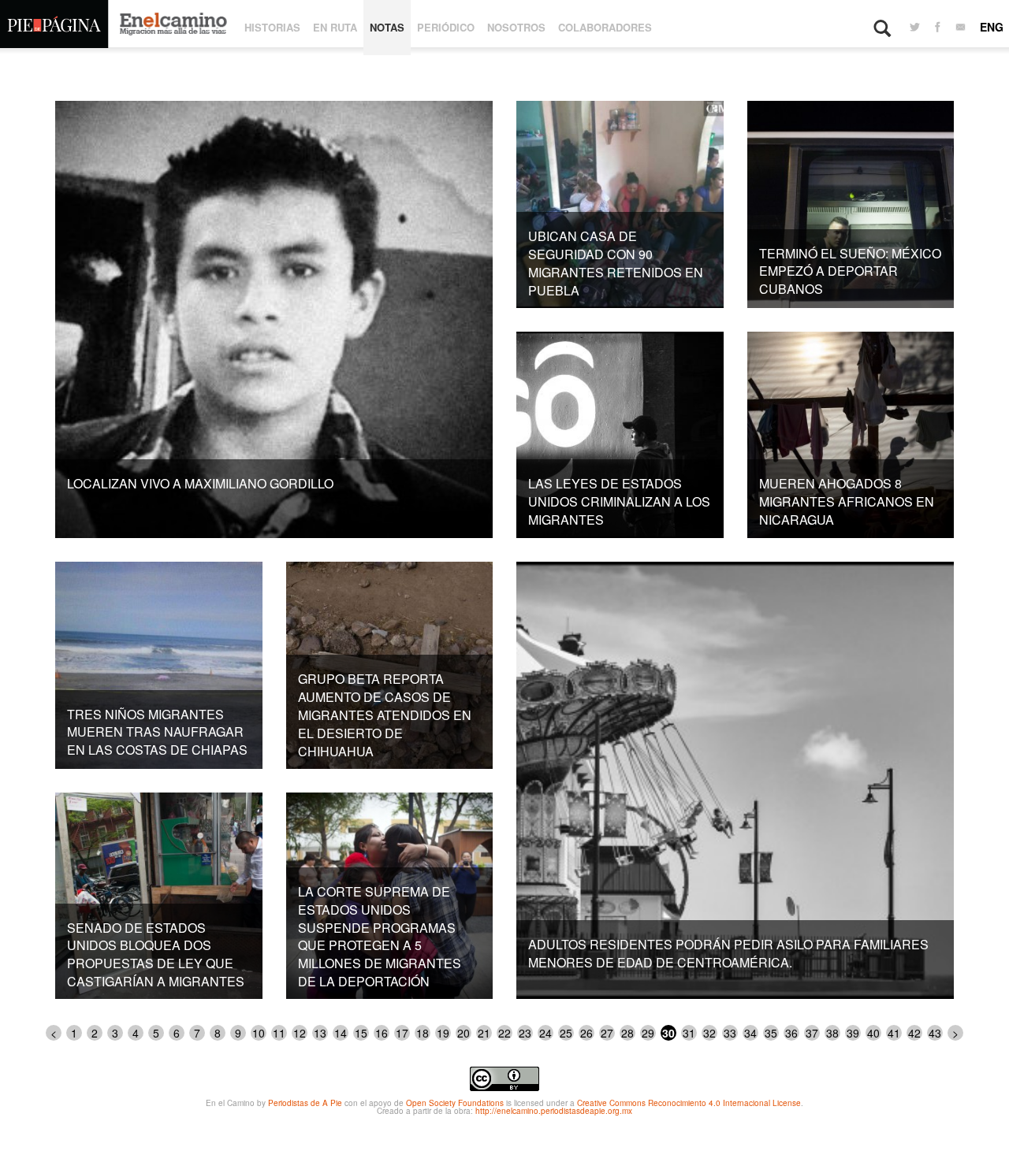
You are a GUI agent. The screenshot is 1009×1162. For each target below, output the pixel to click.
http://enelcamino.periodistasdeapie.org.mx (553, 1110)
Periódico (446, 27)
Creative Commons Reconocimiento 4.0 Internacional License (689, 1102)
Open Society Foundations (455, 1102)
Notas (387, 27)
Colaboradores (605, 27)
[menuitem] (914, 27)
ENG (991, 27)
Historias (272, 27)
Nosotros (516, 27)
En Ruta (335, 27)
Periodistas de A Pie (305, 1102)
